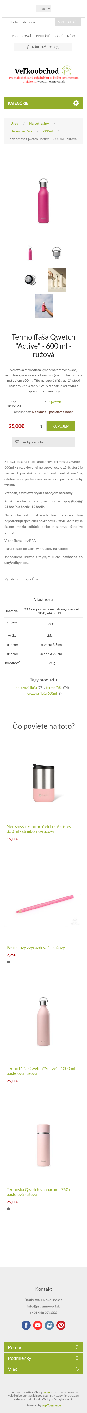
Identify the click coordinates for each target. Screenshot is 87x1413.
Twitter (49, 1325)
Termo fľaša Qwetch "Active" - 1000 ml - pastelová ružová (42, 1071)
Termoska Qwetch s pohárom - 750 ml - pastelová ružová (41, 1192)
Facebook (26, 1325)
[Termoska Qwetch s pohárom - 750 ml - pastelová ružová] (43, 1144)
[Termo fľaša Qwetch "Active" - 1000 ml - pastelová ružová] (43, 1022)
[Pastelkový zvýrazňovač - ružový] (43, 901)
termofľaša (54, 687)
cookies (47, 1392)
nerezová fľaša (26, 687)
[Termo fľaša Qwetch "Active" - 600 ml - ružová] (30, 253)
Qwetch (55, 402)
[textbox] (31, 22)
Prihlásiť (43, 36)
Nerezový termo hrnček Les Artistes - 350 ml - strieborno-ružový (40, 829)
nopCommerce (51, 1405)
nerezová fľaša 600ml (41, 693)
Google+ (60, 1325)
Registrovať (21, 36)
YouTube (37, 1325)
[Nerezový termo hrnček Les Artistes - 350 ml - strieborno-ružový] (43, 780)
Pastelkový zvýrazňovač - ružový (36, 947)
